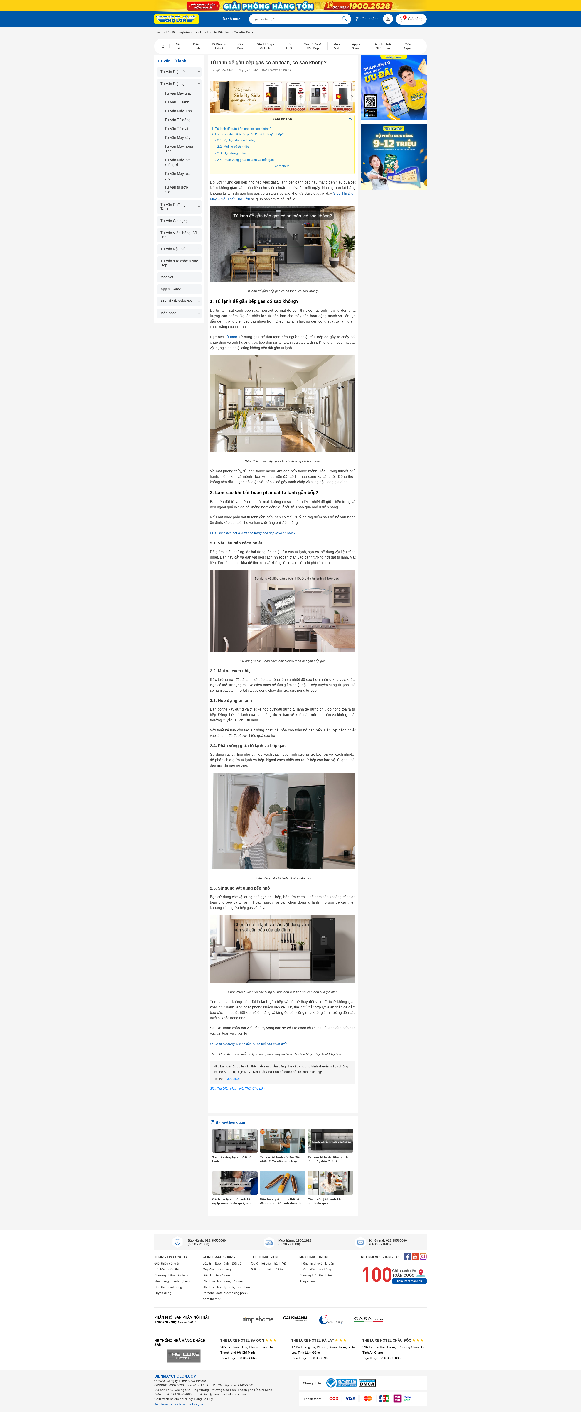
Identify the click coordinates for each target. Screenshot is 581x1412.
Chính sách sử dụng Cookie (223, 1281)
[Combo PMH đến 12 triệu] (394, 157)
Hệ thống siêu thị (166, 1269)
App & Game (170, 289)
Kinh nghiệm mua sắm (188, 32)
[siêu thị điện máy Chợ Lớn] (176, 19)
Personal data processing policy (225, 1293)
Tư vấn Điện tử (172, 72)
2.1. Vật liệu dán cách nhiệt (237, 140)
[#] (341, 1388)
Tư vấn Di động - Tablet (174, 207)
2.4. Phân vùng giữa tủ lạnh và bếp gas (245, 160)
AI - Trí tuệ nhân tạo (176, 301)
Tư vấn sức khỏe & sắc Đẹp (179, 263)
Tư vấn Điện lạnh (219, 32)
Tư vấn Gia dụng (174, 221)
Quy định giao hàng (217, 1269)
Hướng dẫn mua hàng (315, 1269)
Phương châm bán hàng (171, 1275)
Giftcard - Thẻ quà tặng (268, 1269)
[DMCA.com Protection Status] (367, 1385)
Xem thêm (282, 166)
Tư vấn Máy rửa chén (177, 176)
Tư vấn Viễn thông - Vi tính (178, 235)
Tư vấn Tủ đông (177, 120)
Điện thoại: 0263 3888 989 (310, 1358)
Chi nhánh (370, 19)
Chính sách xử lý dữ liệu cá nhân (226, 1287)
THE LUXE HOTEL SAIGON (242, 1340)
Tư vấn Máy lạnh (178, 111)
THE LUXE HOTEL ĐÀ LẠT (313, 1340)
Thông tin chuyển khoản (316, 1263)
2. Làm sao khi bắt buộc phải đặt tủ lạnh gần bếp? (248, 134)
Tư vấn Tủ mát (176, 129)
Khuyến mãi (307, 1281)
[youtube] (415, 1257)
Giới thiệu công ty (167, 1263)
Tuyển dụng (162, 1293)
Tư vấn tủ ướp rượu (176, 189)
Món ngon (168, 313)
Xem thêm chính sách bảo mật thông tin (178, 1404)
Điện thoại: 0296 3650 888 (381, 1358)
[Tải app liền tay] (394, 87)
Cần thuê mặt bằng (168, 1287)
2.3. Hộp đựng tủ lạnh (233, 153)
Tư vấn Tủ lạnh (177, 102)
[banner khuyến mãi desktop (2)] (290, 6)
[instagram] (423, 1257)
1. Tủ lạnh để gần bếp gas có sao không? (241, 128)
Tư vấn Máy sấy (177, 138)
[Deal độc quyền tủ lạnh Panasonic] (282, 97)
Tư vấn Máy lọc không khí (177, 162)
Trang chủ (162, 32)
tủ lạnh (231, 337)
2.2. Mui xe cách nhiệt (233, 146)
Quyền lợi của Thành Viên (269, 1263)
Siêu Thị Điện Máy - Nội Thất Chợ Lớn (237, 1088)
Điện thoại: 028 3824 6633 (239, 1358)
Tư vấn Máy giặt (178, 93)
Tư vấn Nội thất (172, 249)
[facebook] (407, 1257)
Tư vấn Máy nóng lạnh (179, 149)
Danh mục (231, 19)
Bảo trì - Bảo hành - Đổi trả (222, 1263)
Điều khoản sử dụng (217, 1275)
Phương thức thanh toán (317, 1275)
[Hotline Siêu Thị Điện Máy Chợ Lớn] (282, 1082)
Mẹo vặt (166, 277)
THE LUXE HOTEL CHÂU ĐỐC (387, 1340)
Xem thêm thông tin (409, 1281)
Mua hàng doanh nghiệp (172, 1281)
